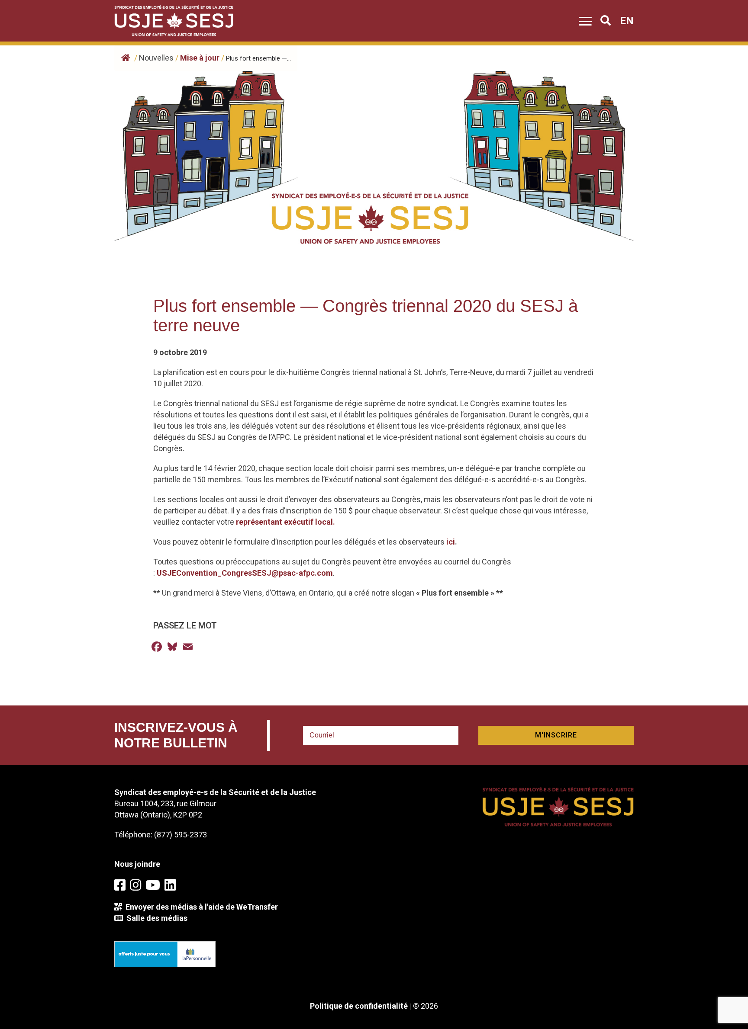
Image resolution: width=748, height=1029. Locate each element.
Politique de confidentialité (359, 1005)
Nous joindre (137, 864)
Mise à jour (199, 57)
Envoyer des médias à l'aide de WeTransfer (200, 906)
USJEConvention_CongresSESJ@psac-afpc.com (245, 572)
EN (627, 21)
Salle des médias (155, 918)
